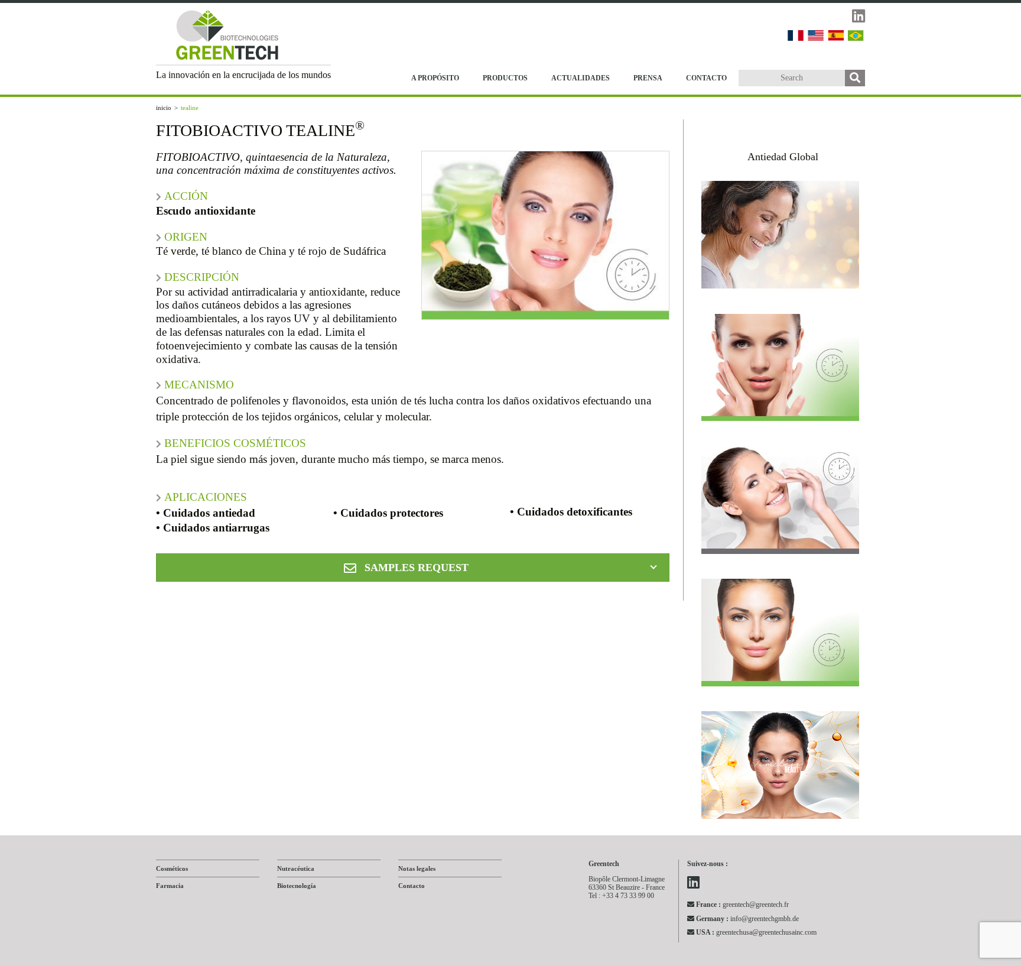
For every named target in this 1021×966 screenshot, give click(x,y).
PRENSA (647, 78)
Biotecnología (296, 885)
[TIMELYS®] (780, 768)
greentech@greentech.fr (742, 904)
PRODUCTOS (505, 78)
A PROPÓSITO (435, 78)
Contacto (411, 885)
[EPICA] (780, 370)
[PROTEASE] (780, 503)
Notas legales (416, 868)
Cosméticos (172, 868)
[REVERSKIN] (780, 635)
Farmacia (170, 885)
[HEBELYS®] (780, 237)
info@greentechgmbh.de (747, 918)
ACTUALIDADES (580, 78)
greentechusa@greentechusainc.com (756, 932)
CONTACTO (706, 78)
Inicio (163, 107)
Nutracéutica (295, 868)
